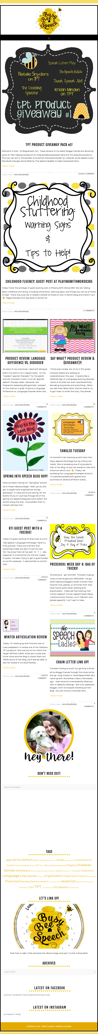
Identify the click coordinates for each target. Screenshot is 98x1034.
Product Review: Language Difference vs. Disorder (25, 360)
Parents (82, 876)
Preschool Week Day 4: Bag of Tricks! (72, 566)
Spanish (80, 882)
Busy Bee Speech (49, 20)
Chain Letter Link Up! (72, 662)
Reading (25, 881)
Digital (32, 865)
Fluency (71, 865)
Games (9, 870)
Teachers (23, 887)
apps (9, 860)
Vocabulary (61, 887)
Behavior (53, 860)
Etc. (42, 865)
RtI (50, 882)
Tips (31, 887)
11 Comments (42, 405)
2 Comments (89, 311)
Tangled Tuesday (72, 451)
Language (11, 876)
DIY (38, 865)
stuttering (88, 882)
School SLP (55, 882)
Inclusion (76, 871)
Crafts (10, 865)
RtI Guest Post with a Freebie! (25, 530)
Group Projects (48, 871)
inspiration (87, 870)
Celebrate (69, 860)
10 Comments (42, 519)
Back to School (41, 860)
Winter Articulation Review (25, 637)
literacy (41, 876)
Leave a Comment (86, 174)
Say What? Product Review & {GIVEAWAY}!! (73, 360)
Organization (53, 876)
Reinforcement (39, 881)
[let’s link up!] (49, 926)
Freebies (84, 865)
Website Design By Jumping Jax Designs (56, 1026)
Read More (9, 166)
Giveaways (23, 870)
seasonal (68, 881)
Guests (59, 871)
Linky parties (28, 876)
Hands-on (67, 871)
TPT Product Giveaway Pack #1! (49, 144)
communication (83, 860)
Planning (91, 876)
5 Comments (89, 614)
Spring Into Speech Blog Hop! (25, 476)
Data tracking (22, 865)
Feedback (61, 865)
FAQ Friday (50, 865)
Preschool (12, 881)
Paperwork (70, 876)
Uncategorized (21, 175)
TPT (37, 887)
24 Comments (89, 405)
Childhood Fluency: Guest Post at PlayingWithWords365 (49, 281)
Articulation (23, 860)
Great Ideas (35, 871)
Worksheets (74, 887)
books (61, 860)
